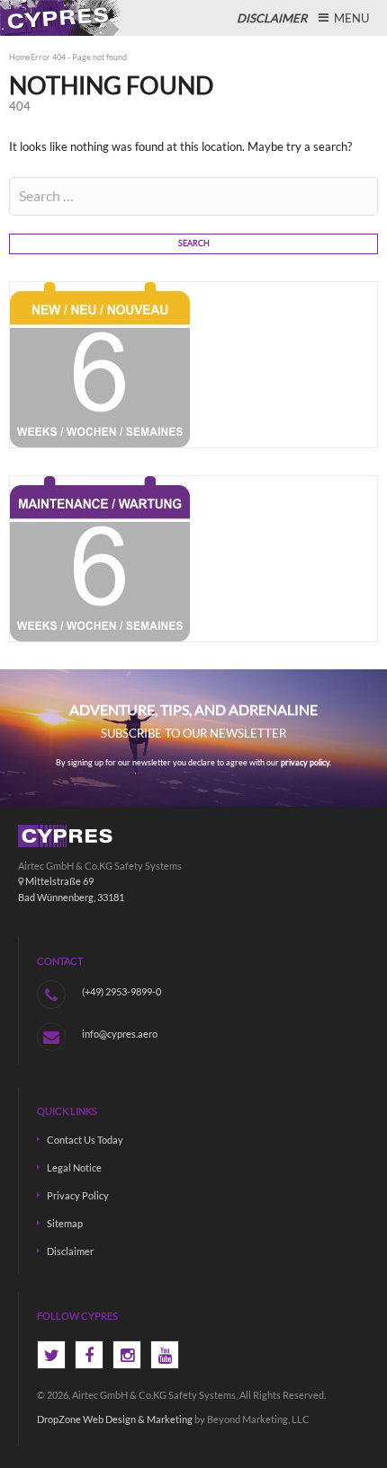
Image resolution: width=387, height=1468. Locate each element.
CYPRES (63, 18)
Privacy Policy (78, 1195)
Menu (350, 18)
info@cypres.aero (120, 1033)
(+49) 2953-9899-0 (121, 991)
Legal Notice (74, 1167)
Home (20, 57)
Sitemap (65, 1223)
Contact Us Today (85, 1139)
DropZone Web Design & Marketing (115, 1419)
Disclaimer (70, 1251)
